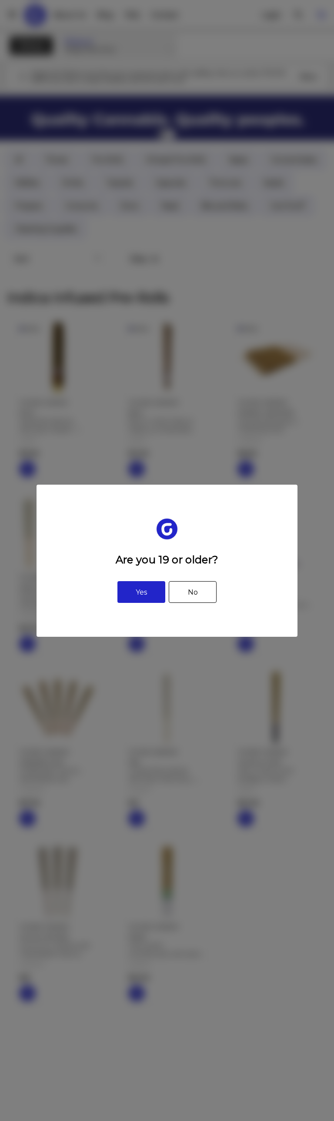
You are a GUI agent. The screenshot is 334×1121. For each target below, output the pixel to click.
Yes (141, 592)
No (193, 592)
